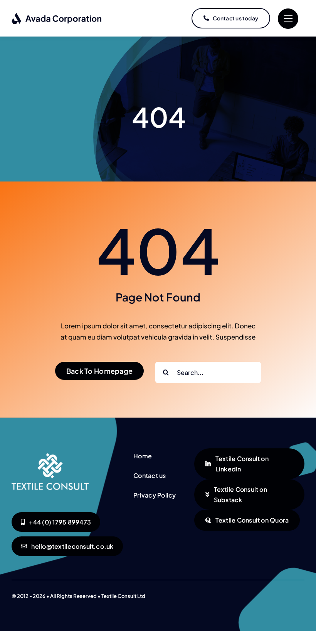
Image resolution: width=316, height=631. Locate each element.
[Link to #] (288, 18)
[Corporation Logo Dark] (57, 15)
